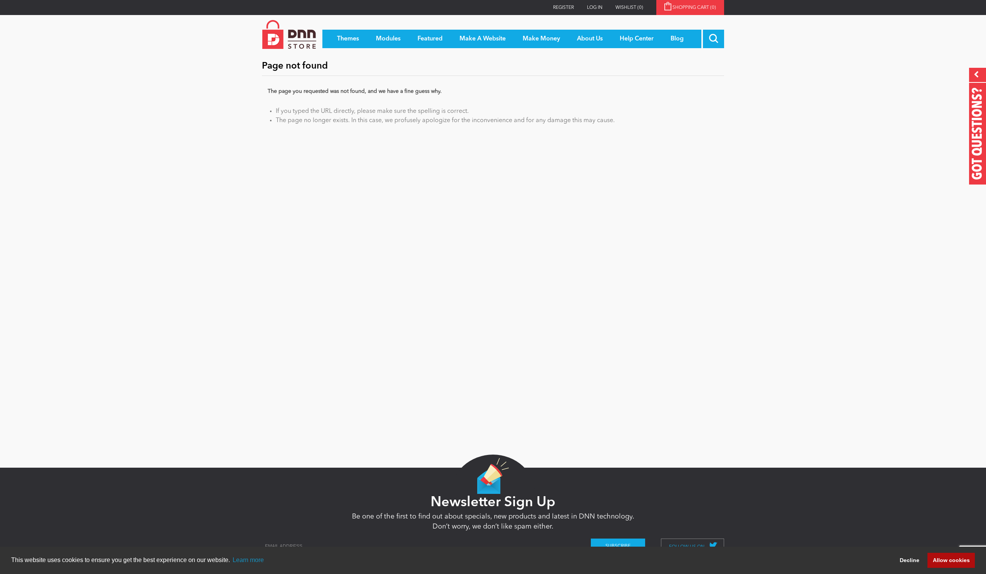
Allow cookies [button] (951, 560)
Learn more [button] (248, 560)
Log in (594, 7)
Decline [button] (909, 560)
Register (563, 7)
